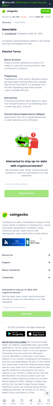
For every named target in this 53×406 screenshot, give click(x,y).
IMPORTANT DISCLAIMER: (14, 342)
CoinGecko (10, 33)
